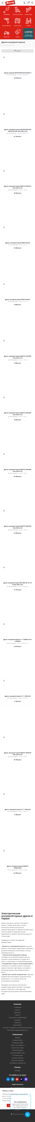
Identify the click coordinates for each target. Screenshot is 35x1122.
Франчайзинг (17, 1025)
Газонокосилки (18, 14)
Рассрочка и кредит (17, 1060)
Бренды (17, 1070)
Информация (18, 1034)
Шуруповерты (6, 25)
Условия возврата (17, 1050)
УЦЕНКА (17, 37)
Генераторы (17, 25)
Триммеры (6, 14)
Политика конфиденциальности (17, 1030)
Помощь (17, 1037)
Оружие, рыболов (17, 1058)
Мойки (28, 25)
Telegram (12, 1079)
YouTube (17, 1079)
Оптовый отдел (17, 1055)
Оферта (17, 1015)
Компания (17, 1004)
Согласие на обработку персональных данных (17, 1027)
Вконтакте (8, 1079)
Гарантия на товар (17, 1048)
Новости (17, 1010)
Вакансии (18, 1020)
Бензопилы (28, 14)
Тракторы (7, 37)
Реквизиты (17, 1022)
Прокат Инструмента (17, 1045)
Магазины (17, 1012)
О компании (17, 1007)
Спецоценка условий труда (17, 1017)
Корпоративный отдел (17, 1053)
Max (26, 1079)
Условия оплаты (17, 1040)
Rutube (21, 1079)
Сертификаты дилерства (17, 1063)
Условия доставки (17, 1043)
